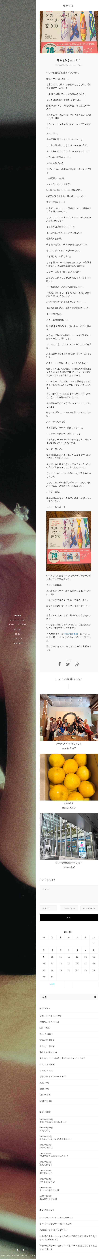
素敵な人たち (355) (49, 1021)
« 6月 (52, 984)
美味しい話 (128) (48, 1052)
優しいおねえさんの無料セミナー (56, 1137)
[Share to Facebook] (59, 664)
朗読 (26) (44, 1088)
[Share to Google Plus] (77, 664)
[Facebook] (11, 1250)
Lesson (18, 639)
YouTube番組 (71, 633)
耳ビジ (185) (46, 1033)
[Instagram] (17, 1250)
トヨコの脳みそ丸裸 (50, 1188)
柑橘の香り (69, 803)
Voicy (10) (45, 1094)
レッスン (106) (47, 1064)
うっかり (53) (47, 1070)
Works (18, 629)
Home (17, 615)
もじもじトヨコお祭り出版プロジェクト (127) (62, 1058)
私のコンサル (46, 1229)
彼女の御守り (46, 1163)
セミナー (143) (47, 1046)
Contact (18, 643)
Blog (18, 634)
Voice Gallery (18, 625)
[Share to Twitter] (68, 664)
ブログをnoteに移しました (69, 743)
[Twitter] (23, 1250)
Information (18, 620)
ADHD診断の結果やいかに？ (69, 863)
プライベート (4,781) (50, 1015)
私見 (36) (44, 1082)
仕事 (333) (45, 1027)
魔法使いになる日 (48, 1197)
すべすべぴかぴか (48, 1217)
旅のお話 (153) (47, 1040)
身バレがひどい (47, 1180)
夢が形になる (46, 1171)
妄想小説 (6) (46, 1100)
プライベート (73, 65)
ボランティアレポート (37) (53, 1076)
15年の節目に (46, 1146)
